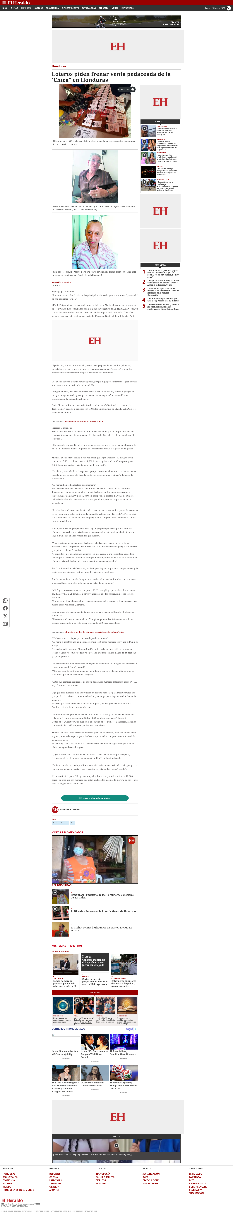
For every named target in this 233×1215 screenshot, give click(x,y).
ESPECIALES (55, 1180)
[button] (5, 600)
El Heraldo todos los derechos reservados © (20, 1204)
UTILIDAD (101, 1168)
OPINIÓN (54, 1186)
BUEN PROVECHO (198, 1186)
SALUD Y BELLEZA (105, 1177)
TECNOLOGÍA (103, 1173)
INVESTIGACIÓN (151, 1173)
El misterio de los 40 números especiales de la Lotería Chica (94, 631)
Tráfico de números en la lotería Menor (83, 421)
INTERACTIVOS (150, 1183)
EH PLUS (147, 1168)
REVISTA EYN (196, 1189)
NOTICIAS (8, 1168)
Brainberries (66, 1058)
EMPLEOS (101, 1180)
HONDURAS (9, 1173)
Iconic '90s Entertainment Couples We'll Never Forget (94, 1054)
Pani (72, 823)
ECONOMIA (9, 1180)
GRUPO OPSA (196, 1168)
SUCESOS (7, 1183)
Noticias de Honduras (60, 823)
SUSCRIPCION (196, 1193)
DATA (145, 1177)
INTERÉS (54, 1168)
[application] (95, 859)
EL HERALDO (195, 1173)
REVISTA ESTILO (197, 1183)
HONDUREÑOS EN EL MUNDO (18, 1189)
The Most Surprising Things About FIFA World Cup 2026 (123, 1085)
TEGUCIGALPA (10, 1177)
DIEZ (191, 1180)
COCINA (53, 1177)
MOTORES (101, 1183)
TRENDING (55, 1183)
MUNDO (7, 1186)
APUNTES (54, 1189)
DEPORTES (54, 1173)
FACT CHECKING (151, 1180)
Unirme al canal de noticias (96, 798)
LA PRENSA (195, 1177)
